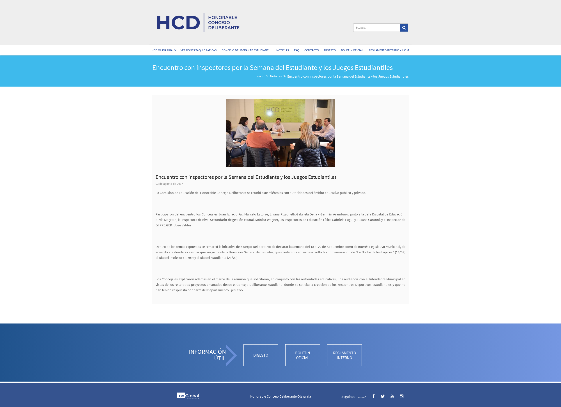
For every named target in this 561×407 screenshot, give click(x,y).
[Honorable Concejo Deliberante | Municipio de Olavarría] (198, 22)
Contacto (311, 50)
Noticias (282, 50)
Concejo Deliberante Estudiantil (246, 50)
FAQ (296, 50)
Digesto (330, 50)
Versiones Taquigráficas (199, 50)
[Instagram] (401, 396)
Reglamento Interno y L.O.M (389, 50)
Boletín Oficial (352, 50)
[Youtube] (392, 396)
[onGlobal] (187, 398)
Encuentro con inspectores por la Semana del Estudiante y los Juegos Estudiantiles (246, 177)
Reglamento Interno (344, 355)
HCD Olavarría (162, 50)
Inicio (260, 76)
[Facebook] (373, 396)
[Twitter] (383, 396)
